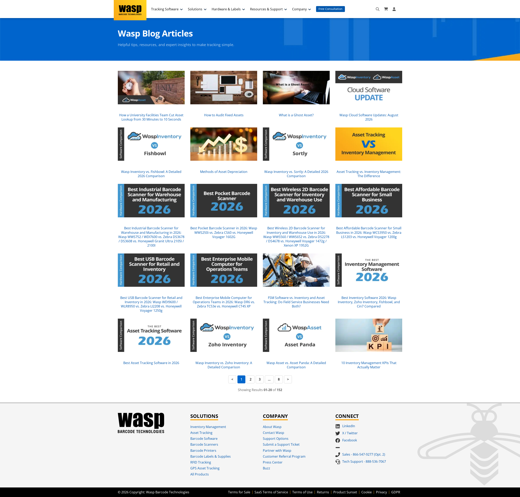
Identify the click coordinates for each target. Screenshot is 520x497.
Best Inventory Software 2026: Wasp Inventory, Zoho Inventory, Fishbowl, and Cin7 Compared (369, 302)
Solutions (195, 9)
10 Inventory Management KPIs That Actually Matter (368, 365)
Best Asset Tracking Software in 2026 (151, 363)
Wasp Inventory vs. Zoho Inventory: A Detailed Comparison (223, 365)
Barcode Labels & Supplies (210, 456)
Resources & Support (266, 9)
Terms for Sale (239, 492)
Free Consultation (330, 9)
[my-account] (394, 9)
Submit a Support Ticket (281, 444)
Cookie (366, 492)
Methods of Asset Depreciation (223, 171)
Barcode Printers (203, 450)
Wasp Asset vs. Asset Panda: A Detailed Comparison (296, 365)
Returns (323, 492)
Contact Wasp (273, 432)
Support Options (275, 438)
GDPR (395, 492)
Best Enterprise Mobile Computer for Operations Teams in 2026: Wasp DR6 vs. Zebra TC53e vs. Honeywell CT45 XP (224, 302)
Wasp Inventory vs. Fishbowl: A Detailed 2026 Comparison (151, 173)
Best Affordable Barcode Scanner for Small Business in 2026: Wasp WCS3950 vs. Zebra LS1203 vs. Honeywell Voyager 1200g (368, 232)
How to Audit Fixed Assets (224, 115)
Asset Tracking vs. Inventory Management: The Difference (369, 173)
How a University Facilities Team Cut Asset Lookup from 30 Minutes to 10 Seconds (151, 117)
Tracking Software (165, 9)
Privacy (381, 492)
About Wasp (272, 427)
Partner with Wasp (277, 450)
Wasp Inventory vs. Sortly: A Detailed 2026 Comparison (296, 173)
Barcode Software (204, 438)
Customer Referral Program (284, 456)
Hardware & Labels (226, 9)
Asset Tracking (201, 432)
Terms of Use (302, 492)
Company (299, 9)
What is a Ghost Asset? (296, 115)
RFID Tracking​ (200, 462)
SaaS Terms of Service (271, 492)
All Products (199, 474)
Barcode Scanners (204, 444)
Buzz (266, 468)
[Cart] (386, 9)
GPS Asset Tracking (205, 468)
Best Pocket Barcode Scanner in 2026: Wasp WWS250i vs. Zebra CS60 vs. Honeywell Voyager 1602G (223, 232)
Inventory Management (208, 427)
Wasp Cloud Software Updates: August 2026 (368, 117)
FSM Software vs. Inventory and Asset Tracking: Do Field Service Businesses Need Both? (296, 302)
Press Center (273, 462)
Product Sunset (345, 492)
